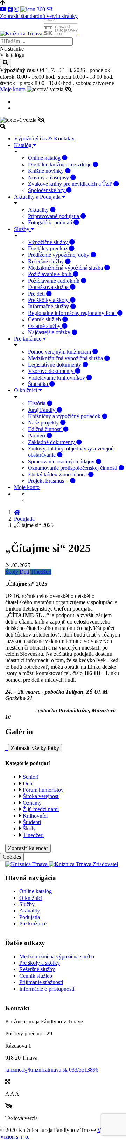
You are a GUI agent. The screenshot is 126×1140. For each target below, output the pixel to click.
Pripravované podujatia (54, 216)
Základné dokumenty (52, 442)
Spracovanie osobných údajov (62, 461)
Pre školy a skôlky (39, 963)
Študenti (32, 822)
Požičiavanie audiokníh (54, 281)
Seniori (30, 777)
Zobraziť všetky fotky (35, 748)
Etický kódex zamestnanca (58, 474)
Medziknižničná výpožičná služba (66, 268)
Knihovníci (35, 816)
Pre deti (37, 294)
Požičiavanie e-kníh (50, 274)
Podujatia (24, 519)
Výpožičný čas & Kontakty (44, 138)
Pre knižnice (28, 339)
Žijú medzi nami (41, 809)
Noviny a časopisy (49, 177)
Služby (22, 229)
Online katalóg (45, 158)
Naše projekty (44, 423)
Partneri (37, 436)
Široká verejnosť (41, 796)
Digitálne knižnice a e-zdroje (60, 164)
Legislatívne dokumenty (55, 365)
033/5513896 (83, 1070)
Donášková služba (49, 287)
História (37, 403)
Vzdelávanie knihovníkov (57, 378)
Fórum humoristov (43, 790)
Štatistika (38, 384)
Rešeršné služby (46, 261)
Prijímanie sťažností (41, 982)
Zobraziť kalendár (28, 848)
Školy (12, 572)
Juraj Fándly (42, 410)
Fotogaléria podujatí (51, 222)
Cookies (12, 857)
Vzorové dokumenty (51, 371)
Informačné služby (49, 306)
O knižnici (26, 390)
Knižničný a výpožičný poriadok (65, 416)
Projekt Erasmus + (49, 481)
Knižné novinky (46, 171)
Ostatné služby (45, 326)
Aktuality (39, 210)
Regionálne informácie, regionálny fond (72, 313)
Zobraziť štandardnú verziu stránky (39, 16)
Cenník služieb (45, 319)
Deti (25, 572)
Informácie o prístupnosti (46, 989)
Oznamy (32, 803)
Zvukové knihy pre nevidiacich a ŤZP (70, 184)
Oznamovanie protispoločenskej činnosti (73, 468)
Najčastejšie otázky (50, 332)
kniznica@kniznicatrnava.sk (37, 1070)
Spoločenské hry (47, 190)
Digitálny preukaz (48, 248)
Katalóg (23, 145)
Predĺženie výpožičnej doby (59, 255)
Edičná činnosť (45, 429)
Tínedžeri (40, 572)
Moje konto (13, 89)
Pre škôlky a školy (49, 300)
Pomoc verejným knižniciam (60, 352)
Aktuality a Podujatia (38, 197)
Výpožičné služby (48, 242)
